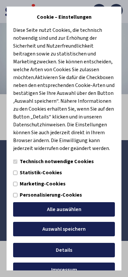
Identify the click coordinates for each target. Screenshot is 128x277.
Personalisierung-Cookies (51, 195)
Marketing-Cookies (43, 183)
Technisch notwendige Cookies (57, 161)
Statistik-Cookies (41, 172)
